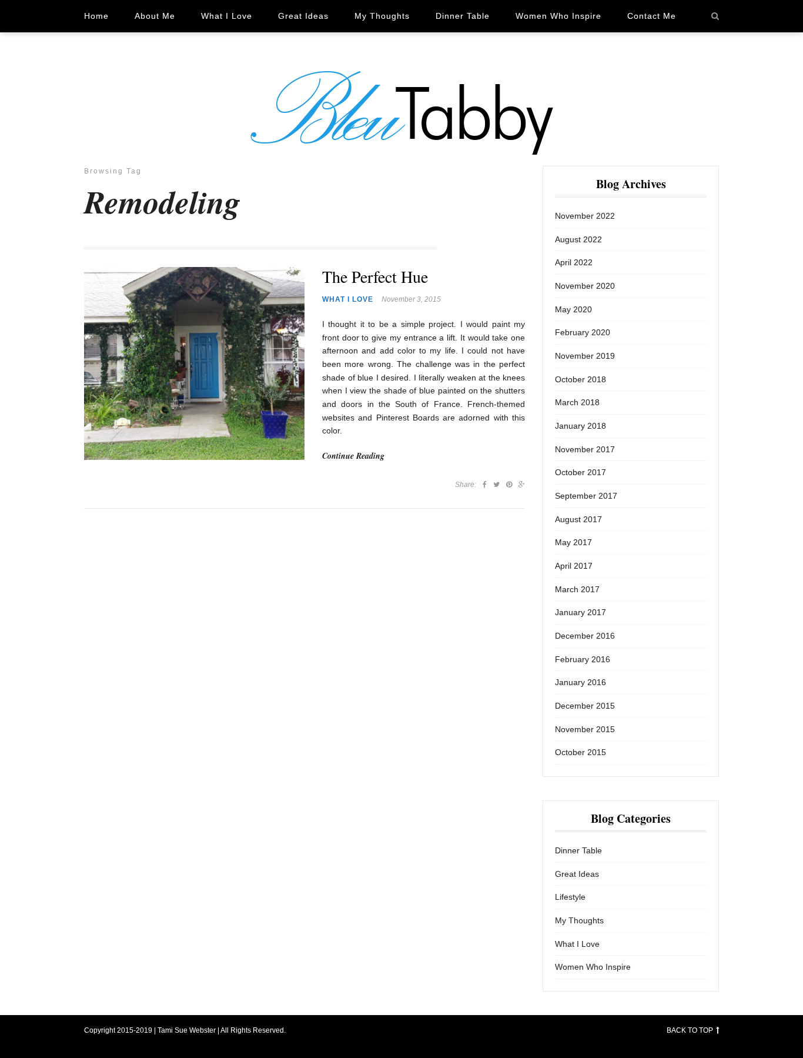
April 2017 (574, 565)
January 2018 (580, 425)
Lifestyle (570, 897)
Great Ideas (303, 16)
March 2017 (577, 589)
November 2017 (585, 449)
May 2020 (573, 309)
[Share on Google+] (521, 484)
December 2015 (585, 705)
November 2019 (585, 356)
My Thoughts (382, 16)
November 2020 (585, 286)
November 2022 (585, 216)
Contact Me (651, 16)
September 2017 (586, 495)
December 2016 (585, 635)
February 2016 (582, 659)
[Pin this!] (509, 484)
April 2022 (574, 262)
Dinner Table (463, 16)
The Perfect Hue (375, 277)
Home (96, 16)
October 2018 (580, 379)
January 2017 (580, 612)
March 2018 (577, 402)
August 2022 (578, 239)
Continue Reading (353, 456)
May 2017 (573, 542)
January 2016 (580, 682)
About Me (155, 16)
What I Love (226, 16)
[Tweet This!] (496, 484)
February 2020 (582, 332)
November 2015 (585, 729)
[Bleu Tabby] (401, 112)
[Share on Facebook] (485, 484)
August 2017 (578, 519)
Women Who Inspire (558, 16)
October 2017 (580, 472)
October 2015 (580, 752)
